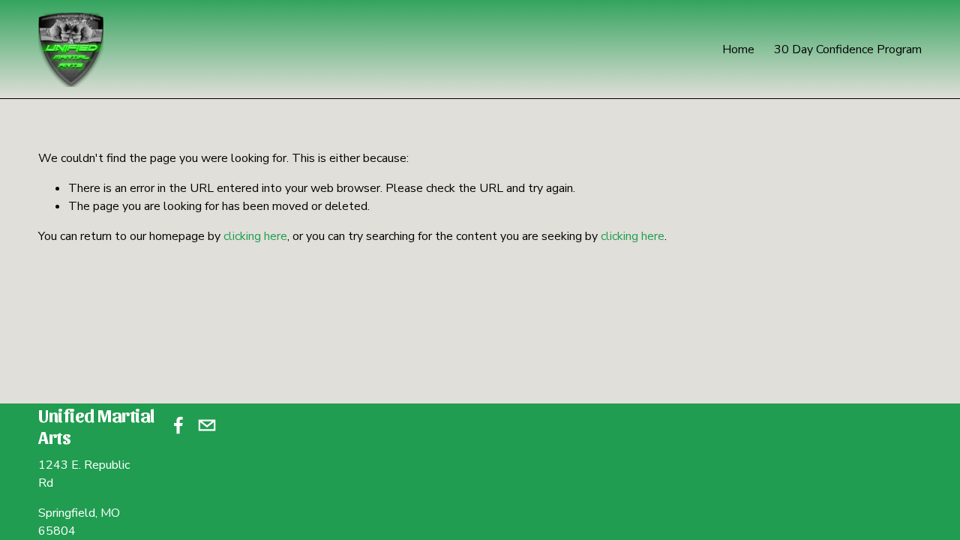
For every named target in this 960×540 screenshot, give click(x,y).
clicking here (255, 236)
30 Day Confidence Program (848, 49)
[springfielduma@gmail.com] (207, 425)
